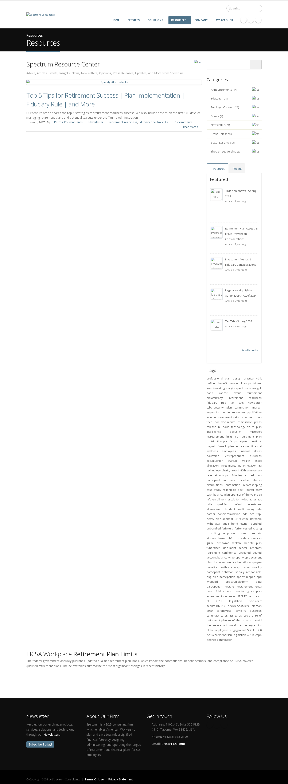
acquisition (213, 412)
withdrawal (213, 523)
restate (229, 586)
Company (201, 20)
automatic (255, 499)
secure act (229, 596)
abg (259, 494)
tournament (254, 393)
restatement (245, 586)
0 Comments (183, 122)
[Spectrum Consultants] (40, 14)
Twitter (217, 725)
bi (219, 427)
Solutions (155, 20)
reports (257, 533)
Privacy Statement (120, 779)
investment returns (230, 417)
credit (240, 509)
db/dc (231, 538)
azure (250, 427)
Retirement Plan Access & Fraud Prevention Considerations (241, 234)
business (256, 456)
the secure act (217, 625)
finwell (222, 446)
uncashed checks (250, 480)
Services (134, 20)
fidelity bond (223, 591)
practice (249, 378)
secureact (255, 601)
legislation (235, 601)
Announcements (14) (224, 90)
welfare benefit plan (247, 543)
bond (234, 523)
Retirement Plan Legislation (228, 635)
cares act (227, 615)
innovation (250, 465)
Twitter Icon (258, 20)
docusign (235, 432)
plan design (233, 378)
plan (226, 441)
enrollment (219, 499)
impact (226, 475)
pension (234, 383)
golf (259, 388)
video (244, 499)
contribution (214, 441)
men (259, 417)
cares (238, 615)
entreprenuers (234, 456)
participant (241, 441)
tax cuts (162, 122)
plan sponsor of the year (240, 494)
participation (214, 586)
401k (259, 378)
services (256, 538)
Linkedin (224, 725)
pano (210, 393)
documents (228, 422)
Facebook (210, 725)
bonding (240, 591)
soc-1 (241, 490)
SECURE (242, 596)
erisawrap (223, 543)
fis (239, 465)
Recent (237, 169)
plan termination (237, 407)
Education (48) (219, 98)
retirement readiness (123, 122)
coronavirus (224, 611)
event (237, 393)
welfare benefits (237, 562)
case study (214, 490)
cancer (223, 393)
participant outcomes (221, 480)
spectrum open (246, 388)
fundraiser (213, 548)
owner (244, 523)
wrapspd (212, 582)
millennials (229, 490)
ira (260, 465)
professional (215, 378)
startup (232, 461)
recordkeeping (252, 485)
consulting (213, 533)
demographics (253, 625)
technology (214, 470)
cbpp (258, 635)
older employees (218, 630)
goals (250, 591)
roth (224, 509)
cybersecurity (215, 407)
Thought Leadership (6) (225, 151)
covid (258, 620)
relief (258, 615)
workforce (235, 625)
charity (226, 470)
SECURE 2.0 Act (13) (222, 143)
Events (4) (217, 116)
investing (219, 388)
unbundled (214, 528)
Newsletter (95, 122)
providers (243, 538)
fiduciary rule (147, 122)
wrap (237, 567)
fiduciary (237, 475)
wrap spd (234, 557)
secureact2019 (216, 606)
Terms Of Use (94, 779)
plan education (238, 446)
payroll (211, 446)
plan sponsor (224, 519)
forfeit (238, 528)
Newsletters (51, 734)
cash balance (215, 494)
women (249, 417)
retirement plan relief (221, 620)
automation (233, 485)
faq (232, 441)
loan (244, 383)
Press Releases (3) (222, 134)
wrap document (252, 557)
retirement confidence (221, 553)
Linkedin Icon (251, 20)
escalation (233, 499)
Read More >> (191, 127)
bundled (256, 523)
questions (255, 441)
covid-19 (241, 611)
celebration (214, 475)
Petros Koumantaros (68, 122)
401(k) (250, 635)
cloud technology (233, 427)
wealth (246, 461)
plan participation (224, 577)
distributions (215, 485)
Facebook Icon (243, 20)
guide (210, 543)
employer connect (236, 533)
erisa (245, 519)
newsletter (255, 403)
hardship (256, 519)
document (229, 548)
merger (257, 407)
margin (230, 388)
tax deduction (253, 475)
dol (217, 422)
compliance (245, 422)
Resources (178, 20)
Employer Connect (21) (225, 107)
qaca (259, 582)
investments (228, 465)
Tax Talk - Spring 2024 (238, 321)
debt (232, 509)
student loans (216, 538)
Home (116, 20)
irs (236, 436)
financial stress (251, 451)
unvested (245, 553)
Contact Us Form (173, 744)
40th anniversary (251, 470)
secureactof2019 (238, 606)
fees (209, 422)
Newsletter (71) (220, 125)
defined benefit (217, 383)
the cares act (245, 620)
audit (226, 523)
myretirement (215, 436)
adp (245, 514)
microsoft (256, 432)
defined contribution (220, 640)
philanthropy (215, 398)
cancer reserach (250, 548)
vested (247, 528)
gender (226, 412)
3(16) (238, 519)
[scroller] (281, 779)
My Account (224, 20)
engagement (238, 630)
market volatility (252, 567)
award (235, 470)
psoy (259, 490)
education (213, 456)
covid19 (248, 615)
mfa (209, 499)
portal (250, 490)
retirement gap (241, 412)
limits (229, 436)
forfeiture (228, 528)
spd (259, 577)
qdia (209, 504)
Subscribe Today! (40, 744)
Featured (218, 169)
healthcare (225, 567)
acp (252, 514)
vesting (257, 528)
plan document (216, 562)
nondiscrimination (229, 514)
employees (229, 451)
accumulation (215, 461)
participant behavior (220, 572)
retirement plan (251, 436)
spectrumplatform (237, 582)
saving (250, 509)
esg (209, 577)
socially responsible (248, 572)
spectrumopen (246, 577)
